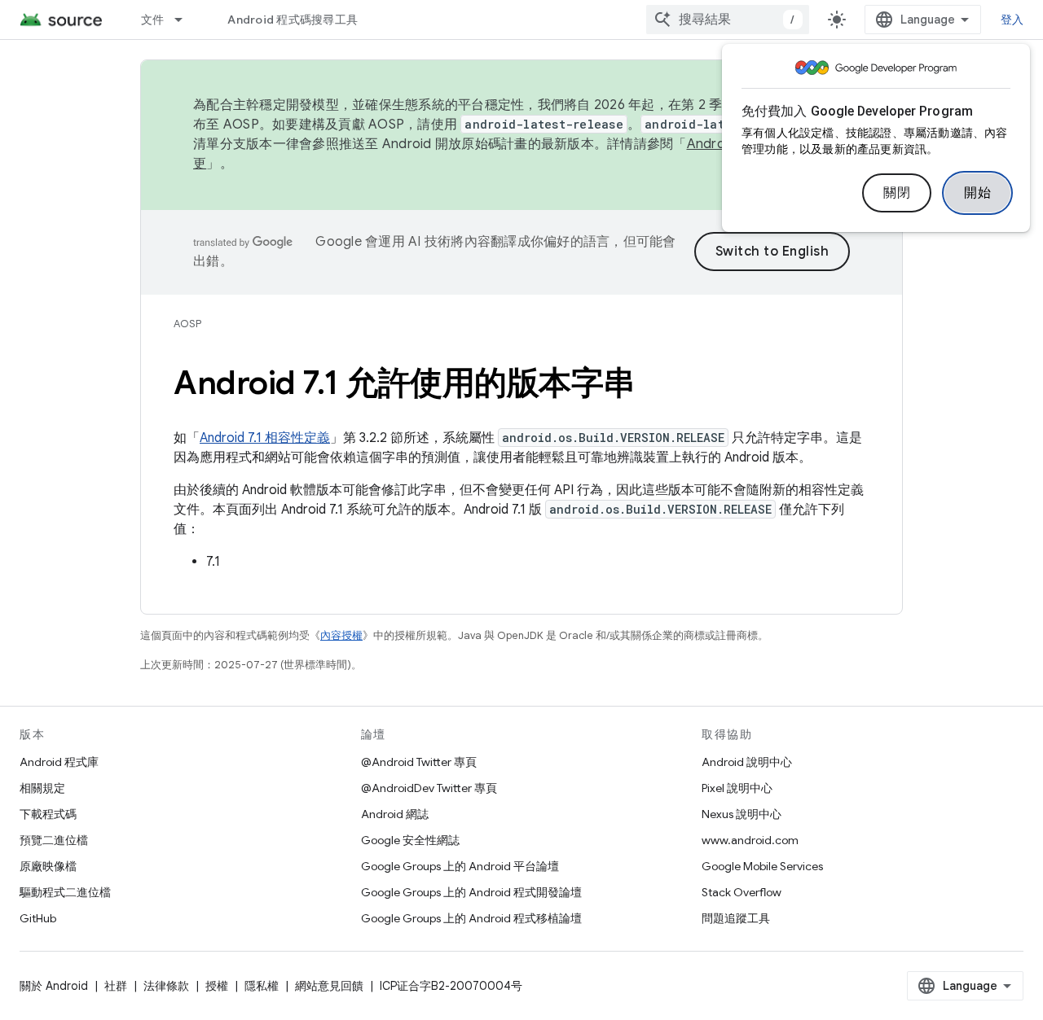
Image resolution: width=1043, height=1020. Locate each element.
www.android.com (750, 840)
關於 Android (54, 985)
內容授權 (341, 635)
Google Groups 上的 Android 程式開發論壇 (471, 892)
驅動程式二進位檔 (65, 892)
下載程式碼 (48, 814)
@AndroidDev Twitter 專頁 (429, 788)
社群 (115, 985)
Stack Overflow (741, 892)
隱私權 (261, 985)
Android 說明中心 (747, 762)
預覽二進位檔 (54, 840)
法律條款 (166, 985)
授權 (216, 985)
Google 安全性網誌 (410, 840)
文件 (153, 19)
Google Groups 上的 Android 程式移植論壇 (471, 918)
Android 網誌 (395, 814)
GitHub (38, 918)
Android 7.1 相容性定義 (265, 438)
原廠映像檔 (48, 866)
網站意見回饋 (329, 985)
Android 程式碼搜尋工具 (292, 19)
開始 (977, 193)
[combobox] (727, 19)
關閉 (896, 193)
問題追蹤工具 (736, 918)
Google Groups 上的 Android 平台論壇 (460, 866)
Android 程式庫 (59, 762)
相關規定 (42, 788)
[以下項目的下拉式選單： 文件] (186, 19)
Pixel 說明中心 (737, 788)
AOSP (187, 324)
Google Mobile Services (762, 866)
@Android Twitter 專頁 (419, 762)
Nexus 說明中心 (741, 814)
